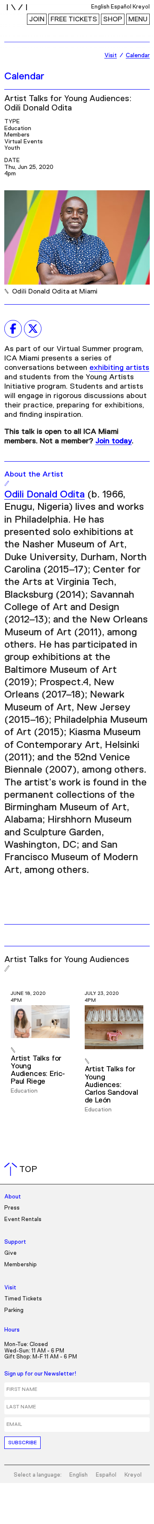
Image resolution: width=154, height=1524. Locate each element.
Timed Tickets (23, 1299)
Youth (12, 148)
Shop (112, 19)
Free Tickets (73, 19)
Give (10, 1253)
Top (22, 1169)
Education (17, 128)
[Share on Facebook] (13, 328)
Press (12, 1208)
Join (36, 19)
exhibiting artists (119, 368)
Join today (113, 441)
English (78, 1475)
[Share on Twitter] (32, 328)
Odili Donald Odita (44, 494)
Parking (14, 1310)
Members (17, 135)
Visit (10, 1288)
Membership (20, 1265)
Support (15, 1242)
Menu (138, 19)
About (12, 1197)
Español (106, 1475)
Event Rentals (22, 1219)
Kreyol (133, 1475)
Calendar (24, 76)
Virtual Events (23, 142)
